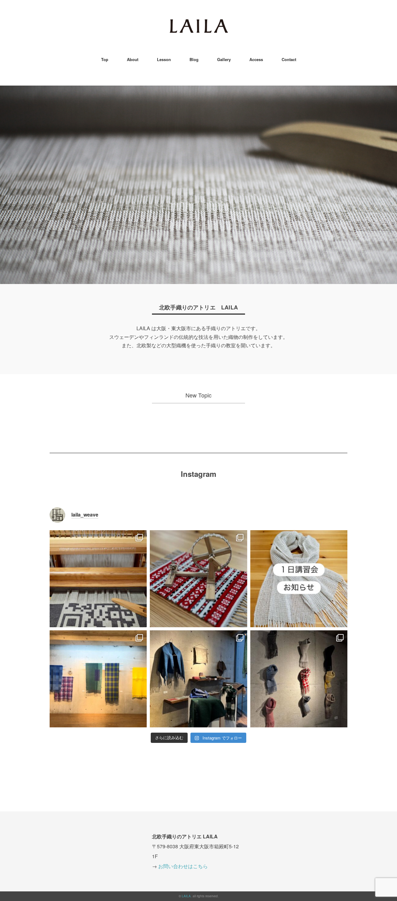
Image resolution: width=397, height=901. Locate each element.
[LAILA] (199, 23)
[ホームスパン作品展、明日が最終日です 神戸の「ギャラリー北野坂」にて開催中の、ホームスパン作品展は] (198, 678)
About (132, 59)
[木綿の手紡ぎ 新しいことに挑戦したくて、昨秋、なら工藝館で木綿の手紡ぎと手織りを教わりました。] (198, 578)
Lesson (164, 59)
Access (256, 59)
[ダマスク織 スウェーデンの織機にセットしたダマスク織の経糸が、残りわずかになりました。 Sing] (98, 578)
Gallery (224, 59)
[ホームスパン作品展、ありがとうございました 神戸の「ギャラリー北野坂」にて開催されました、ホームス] (98, 678)
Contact (289, 59)
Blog (194, 59)
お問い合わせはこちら (183, 866)
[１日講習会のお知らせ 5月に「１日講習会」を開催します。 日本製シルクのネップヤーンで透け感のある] (298, 578)
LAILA (186, 896)
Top (104, 59)
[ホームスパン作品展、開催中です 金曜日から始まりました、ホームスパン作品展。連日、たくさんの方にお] (298, 678)
